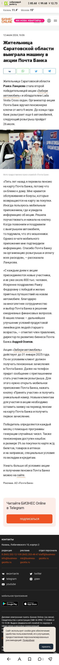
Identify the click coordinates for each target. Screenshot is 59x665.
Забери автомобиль (27, 349)
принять (46, 646)
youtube (11, 584)
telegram (11, 578)
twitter (37, 573)
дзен (37, 578)
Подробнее (28, 640)
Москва (25, 10)
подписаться (29, 519)
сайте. (21, 475)
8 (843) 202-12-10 (11, 554)
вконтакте (12, 573)
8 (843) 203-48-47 (29, 554)
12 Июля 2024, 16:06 (14, 35)
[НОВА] (28, 20)
